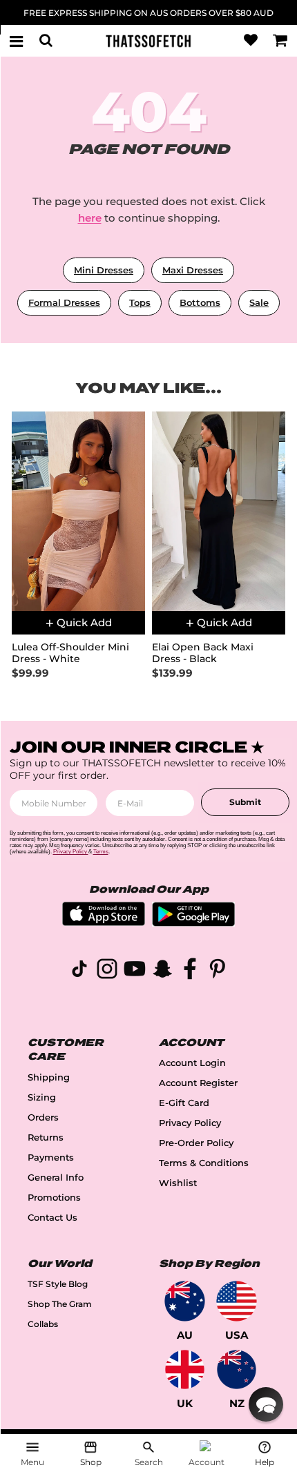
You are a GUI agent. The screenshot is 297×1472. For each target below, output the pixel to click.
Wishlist (178, 1183)
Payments (51, 1157)
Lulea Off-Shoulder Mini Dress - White (70, 653)
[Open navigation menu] (16, 40)
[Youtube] (134, 971)
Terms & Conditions (204, 1163)
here (90, 217)
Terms (100, 852)
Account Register (198, 1083)
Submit (245, 802)
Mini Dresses (103, 269)
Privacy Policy (190, 1123)
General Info (56, 1177)
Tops (140, 302)
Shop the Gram (60, 1304)
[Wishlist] (250, 40)
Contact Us (52, 1217)
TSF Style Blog (58, 1284)
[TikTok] (79, 971)
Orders (43, 1117)
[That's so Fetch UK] (185, 1369)
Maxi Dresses (192, 269)
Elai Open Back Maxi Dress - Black (202, 653)
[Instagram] (107, 971)
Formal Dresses (64, 302)
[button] (266, 1404)
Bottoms (200, 302)
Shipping (49, 1077)
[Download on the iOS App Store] (103, 922)
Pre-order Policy (196, 1143)
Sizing (42, 1097)
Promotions (54, 1197)
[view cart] (280, 40)
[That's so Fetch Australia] (185, 1301)
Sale (259, 302)
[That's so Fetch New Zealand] (236, 1369)
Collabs (43, 1324)
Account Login (192, 1063)
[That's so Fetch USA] (236, 1301)
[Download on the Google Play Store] (193, 922)
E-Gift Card (184, 1103)
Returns (46, 1137)
